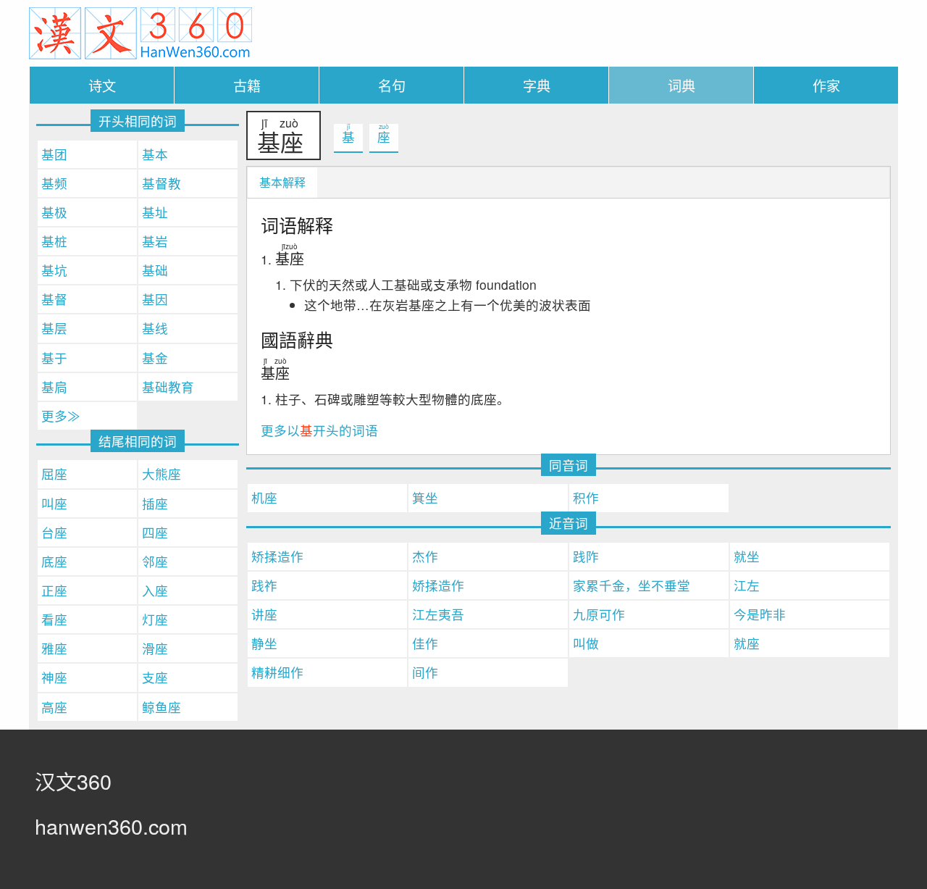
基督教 (161, 183)
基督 (54, 299)
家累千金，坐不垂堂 (631, 585)
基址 (155, 212)
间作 (425, 672)
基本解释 (282, 182)
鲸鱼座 (161, 707)
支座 (155, 677)
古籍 (247, 85)
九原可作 (599, 614)
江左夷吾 (438, 614)
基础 (155, 270)
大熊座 (161, 473)
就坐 (747, 556)
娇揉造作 (438, 585)
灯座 (155, 619)
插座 (155, 503)
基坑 (54, 270)
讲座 (264, 614)
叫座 (54, 503)
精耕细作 (277, 672)
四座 (155, 532)
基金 (155, 357)
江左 (747, 585)
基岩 (155, 241)
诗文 (102, 85)
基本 (155, 154)
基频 (54, 183)
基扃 (54, 386)
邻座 (155, 561)
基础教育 (168, 386)
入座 (155, 590)
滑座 (155, 648)
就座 (747, 643)
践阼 (586, 556)
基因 (155, 299)
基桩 (54, 241)
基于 (54, 357)
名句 (392, 85)
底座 (54, 561)
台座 (54, 532)
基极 (54, 212)
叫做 (586, 643)
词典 (681, 85)
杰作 (425, 556)
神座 (54, 677)
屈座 (54, 473)
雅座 (54, 648)
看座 (54, 619)
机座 (264, 497)
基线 (155, 328)
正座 (54, 590)
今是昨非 (760, 614)
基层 (54, 328)
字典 (536, 85)
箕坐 (425, 497)
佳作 (425, 643)
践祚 (264, 585)
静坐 (264, 643)
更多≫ (60, 415)
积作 (586, 497)
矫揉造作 (277, 556)
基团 (54, 154)
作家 (826, 85)
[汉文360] (140, 31)
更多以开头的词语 (319, 430)
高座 (54, 707)
